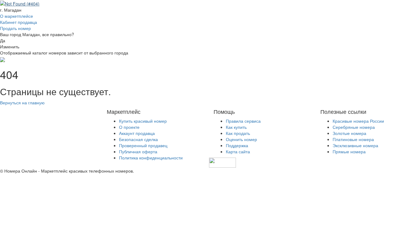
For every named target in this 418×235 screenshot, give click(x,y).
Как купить (236, 127)
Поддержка (237, 145)
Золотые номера (349, 133)
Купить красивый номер (143, 121)
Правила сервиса (243, 121)
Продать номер (15, 28)
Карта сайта (238, 151)
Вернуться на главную (22, 102)
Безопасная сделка (138, 139)
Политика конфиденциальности (151, 158)
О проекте (129, 127)
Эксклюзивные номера (355, 145)
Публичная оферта (138, 151)
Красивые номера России (358, 121)
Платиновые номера (353, 139)
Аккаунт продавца (137, 133)
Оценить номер (241, 139)
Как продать (238, 133)
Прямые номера (349, 151)
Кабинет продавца (18, 22)
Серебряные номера (354, 127)
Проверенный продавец (143, 145)
